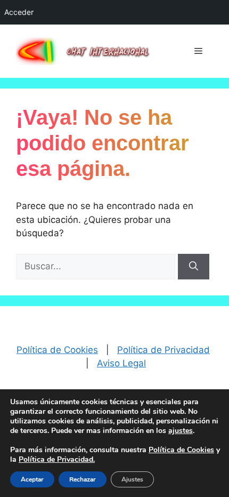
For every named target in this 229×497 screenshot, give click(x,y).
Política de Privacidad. (57, 459)
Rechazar (82, 479)
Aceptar (32, 479)
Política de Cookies (57, 349)
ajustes (180, 431)
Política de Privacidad (163, 349)
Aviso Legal (121, 363)
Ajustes (132, 479)
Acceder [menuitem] (19, 12)
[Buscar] (193, 266)
